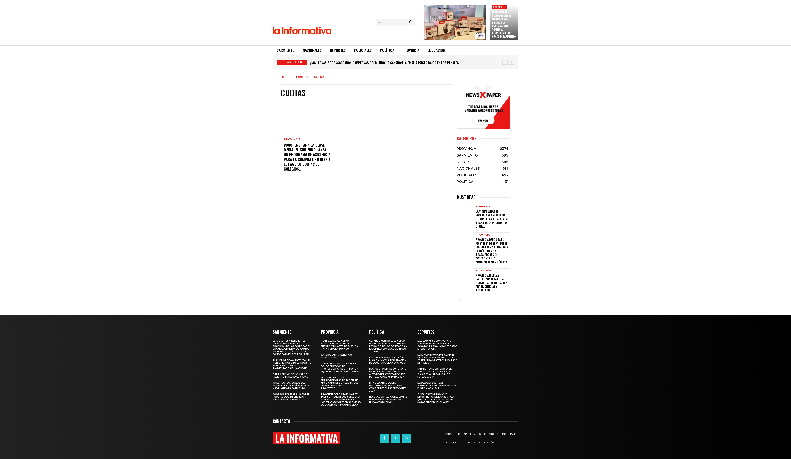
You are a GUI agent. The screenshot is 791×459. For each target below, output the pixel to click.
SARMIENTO (499, 6)
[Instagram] (395, 438)
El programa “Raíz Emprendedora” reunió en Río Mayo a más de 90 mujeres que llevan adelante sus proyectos (340, 383)
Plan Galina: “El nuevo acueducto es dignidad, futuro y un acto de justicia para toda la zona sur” (339, 345)
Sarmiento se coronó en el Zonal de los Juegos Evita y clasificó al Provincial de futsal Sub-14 (435, 373)
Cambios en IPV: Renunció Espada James (336, 356)
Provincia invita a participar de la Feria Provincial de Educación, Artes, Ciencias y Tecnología (492, 282)
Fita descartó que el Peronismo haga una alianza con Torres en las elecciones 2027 (387, 387)
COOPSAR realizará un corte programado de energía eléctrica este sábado (291, 397)
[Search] (411, 22)
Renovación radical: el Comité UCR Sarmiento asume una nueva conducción (388, 400)
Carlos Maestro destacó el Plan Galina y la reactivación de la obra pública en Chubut (388, 360)
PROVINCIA (292, 139)
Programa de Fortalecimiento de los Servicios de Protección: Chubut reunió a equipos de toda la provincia (340, 367)
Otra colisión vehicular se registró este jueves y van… (290, 375)
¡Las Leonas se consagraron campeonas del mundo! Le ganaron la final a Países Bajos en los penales (437, 345)
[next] (511, 62)
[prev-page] (459, 300)
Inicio (284, 76)
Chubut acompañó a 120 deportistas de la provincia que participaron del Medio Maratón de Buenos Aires (435, 398)
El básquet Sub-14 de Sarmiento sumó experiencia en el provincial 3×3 (436, 386)
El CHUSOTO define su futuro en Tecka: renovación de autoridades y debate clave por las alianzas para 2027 (387, 373)
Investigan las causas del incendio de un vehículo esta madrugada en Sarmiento (291, 386)
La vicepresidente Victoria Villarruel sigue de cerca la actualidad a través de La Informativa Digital (492, 218)
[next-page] (465, 300)
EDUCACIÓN (483, 271)
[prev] (505, 62)
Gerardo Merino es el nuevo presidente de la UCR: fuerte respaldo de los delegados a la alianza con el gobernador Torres (388, 346)
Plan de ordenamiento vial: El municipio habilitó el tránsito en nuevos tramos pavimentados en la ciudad (292, 364)
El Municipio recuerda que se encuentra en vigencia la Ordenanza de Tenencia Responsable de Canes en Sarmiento (504, 24)
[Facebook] (384, 438)
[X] (406, 438)
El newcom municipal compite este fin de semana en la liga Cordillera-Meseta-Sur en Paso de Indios (437, 359)
